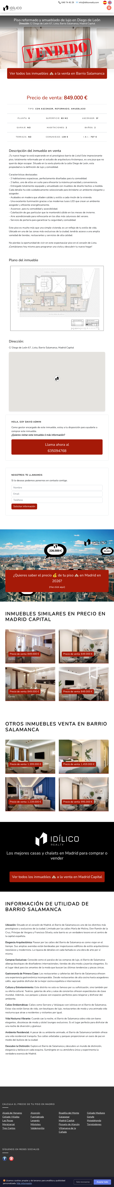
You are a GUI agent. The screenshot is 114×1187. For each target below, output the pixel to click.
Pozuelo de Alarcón (69, 1124)
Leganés (35, 1120)
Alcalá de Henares (12, 1113)
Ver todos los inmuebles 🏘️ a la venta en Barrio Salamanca (57, 73)
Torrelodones (94, 1124)
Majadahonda (94, 1120)
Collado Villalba (10, 1116)
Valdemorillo (37, 1128)
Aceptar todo (102, 1182)
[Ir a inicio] (12, 8)
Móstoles (36, 1124)
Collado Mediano (96, 1113)
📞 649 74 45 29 (66, 2)
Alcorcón (35, 1113)
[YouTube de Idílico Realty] (11, 1158)
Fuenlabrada (37, 1116)
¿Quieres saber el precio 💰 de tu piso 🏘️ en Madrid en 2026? (57, 581)
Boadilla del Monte (69, 1113)
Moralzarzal (8, 1124)
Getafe (90, 1116)
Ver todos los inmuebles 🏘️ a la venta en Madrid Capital (57, 876)
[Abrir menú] (109, 8)
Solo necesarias (83, 1182)
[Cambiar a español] (103, 2)
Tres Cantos (8, 1128)
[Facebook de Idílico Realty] (4, 1158)
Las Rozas (7, 1120)
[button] (57, 378)
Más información (24, 1183)
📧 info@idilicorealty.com (87, 2)
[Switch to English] (109, 2)
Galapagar (64, 1116)
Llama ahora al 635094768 (57, 447)
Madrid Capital (66, 1120)
